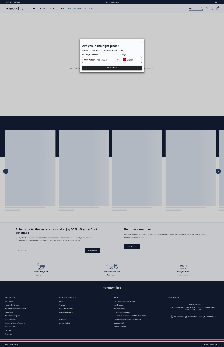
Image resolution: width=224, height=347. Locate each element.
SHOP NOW (112, 68)
